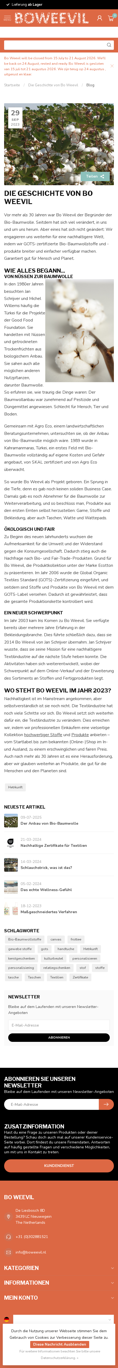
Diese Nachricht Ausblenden (59, 1344)
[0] (111, 18)
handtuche (66, 949)
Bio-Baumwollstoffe (24, 939)
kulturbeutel (53, 958)
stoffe (100, 967)
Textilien (56, 977)
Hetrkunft (15, 787)
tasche (13, 977)
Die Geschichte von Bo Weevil (53, 85)
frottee (76, 939)
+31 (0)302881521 (32, 1236)
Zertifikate (80, 977)
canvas (55, 939)
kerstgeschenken (21, 958)
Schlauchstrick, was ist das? (46, 867)
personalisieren (84, 958)
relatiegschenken (56, 967)
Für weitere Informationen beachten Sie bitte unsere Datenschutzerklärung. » (59, 1354)
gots (44, 949)
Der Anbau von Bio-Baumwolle (49, 823)
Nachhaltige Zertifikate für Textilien (54, 845)
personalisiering (21, 967)
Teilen (92, 176)
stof (83, 967)
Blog (90, 85)
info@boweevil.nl (31, 1252)
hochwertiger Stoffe (43, 735)
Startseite (12, 85)
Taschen (34, 977)
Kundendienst (59, 1165)
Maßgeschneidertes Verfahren (49, 912)
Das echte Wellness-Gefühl (46, 889)
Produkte (80, 735)
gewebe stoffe (20, 949)
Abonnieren (59, 1037)
